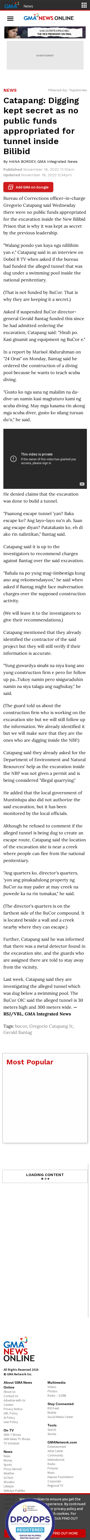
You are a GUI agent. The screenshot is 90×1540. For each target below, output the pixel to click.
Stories (52, 1434)
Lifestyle (9, 1486)
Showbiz (9, 1482)
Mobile (52, 1413)
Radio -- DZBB (57, 1396)
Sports (8, 1465)
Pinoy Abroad (13, 1469)
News (28, 6)
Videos (52, 1387)
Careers (8, 1405)
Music (51, 1473)
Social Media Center (60, 1417)
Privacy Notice (13, 1409)
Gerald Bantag (17, 1032)
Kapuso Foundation (60, 1477)
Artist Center (55, 1451)
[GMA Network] (12, 4)
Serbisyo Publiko (14, 1491)
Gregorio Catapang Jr (50, 1026)
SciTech (8, 1478)
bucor (21, 1026)
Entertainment (57, 1447)
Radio (51, 1464)
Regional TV (55, 1486)
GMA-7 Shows (12, 1435)
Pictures (53, 1468)
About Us (9, 1392)
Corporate (54, 1481)
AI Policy (9, 1418)
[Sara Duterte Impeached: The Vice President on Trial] (45, 32)
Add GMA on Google (28, 187)
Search (52, 1430)
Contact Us (11, 1396)
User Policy (11, 1422)
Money (8, 1460)
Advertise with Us (14, 1400)
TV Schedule (11, 1443)
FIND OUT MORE (65, 1533)
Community (55, 1455)
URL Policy (11, 1413)
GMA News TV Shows (17, 1439)
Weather (9, 1473)
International (56, 1460)
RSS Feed (53, 1408)
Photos (52, 1391)
